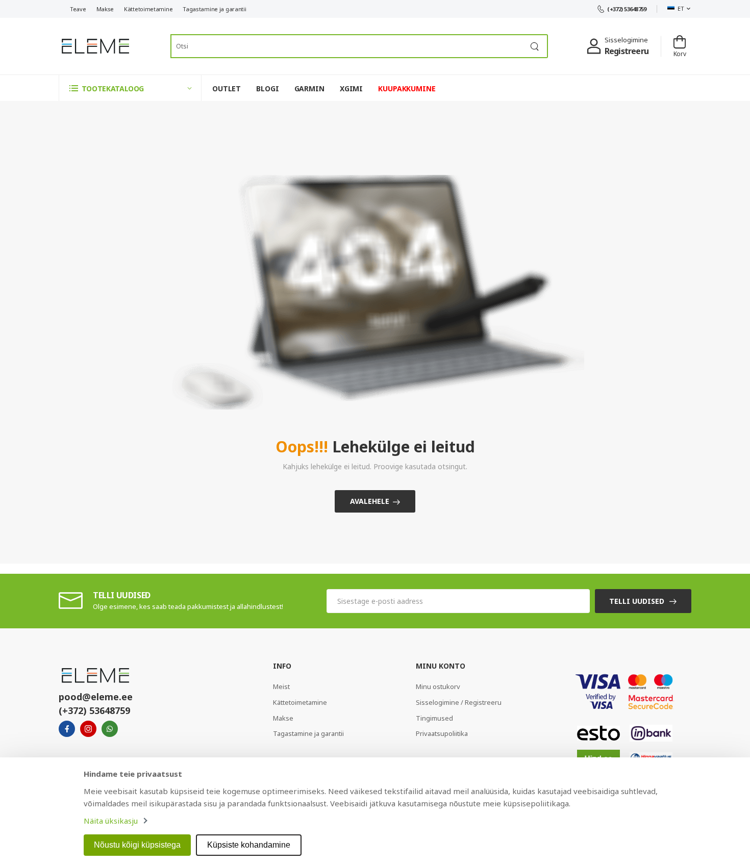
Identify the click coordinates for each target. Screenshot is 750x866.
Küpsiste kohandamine (248, 844)
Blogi (267, 88)
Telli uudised (636, 601)
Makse (105, 9)
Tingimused (434, 718)
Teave (78, 9)
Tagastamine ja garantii (214, 9)
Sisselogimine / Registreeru (459, 702)
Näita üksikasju (111, 821)
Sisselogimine (626, 39)
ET (681, 8)
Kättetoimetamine (148, 9)
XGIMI (351, 88)
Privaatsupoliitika (442, 733)
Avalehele (369, 501)
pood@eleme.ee (96, 696)
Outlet (226, 88)
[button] (130, 88)
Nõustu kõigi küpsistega (137, 844)
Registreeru (626, 51)
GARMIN (309, 88)
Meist (281, 686)
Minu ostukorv (438, 686)
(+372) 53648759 (626, 9)
